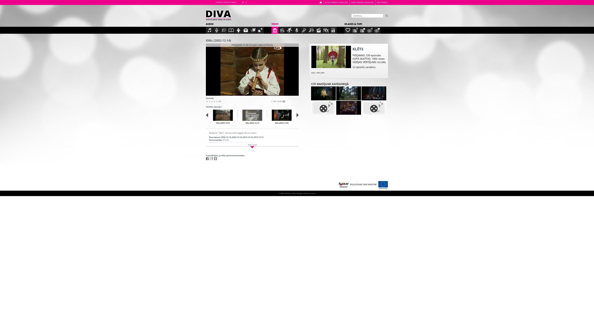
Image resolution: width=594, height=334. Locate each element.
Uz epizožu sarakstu (364, 67)
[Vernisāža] (348, 93)
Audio (210, 24)
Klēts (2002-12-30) (281, 123)
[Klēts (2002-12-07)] (223, 115)
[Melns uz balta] (323, 108)
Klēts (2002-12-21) (252, 123)
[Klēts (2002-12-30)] (282, 115)
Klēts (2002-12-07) (223, 123)
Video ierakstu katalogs (362, 2)
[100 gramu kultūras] (348, 108)
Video (275, 24)
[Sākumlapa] (320, 2)
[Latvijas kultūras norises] (374, 93)
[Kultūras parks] (323, 93)
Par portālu (382, 2)
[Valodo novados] (374, 108)
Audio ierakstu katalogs (336, 2)
